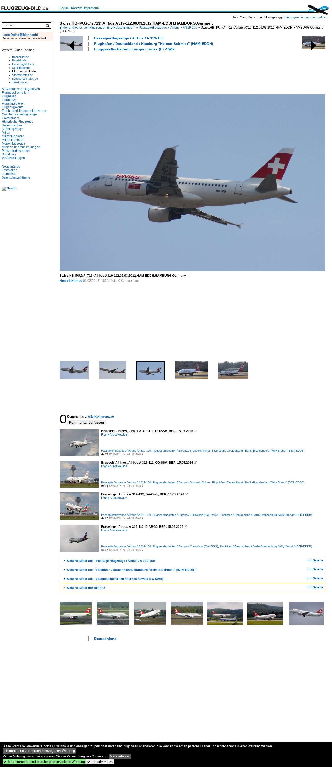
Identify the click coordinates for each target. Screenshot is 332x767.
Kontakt (76, 8)
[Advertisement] (154, 72)
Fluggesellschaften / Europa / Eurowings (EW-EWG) (185, 514)
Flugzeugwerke (13, 107)
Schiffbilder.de (21, 67)
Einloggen (291, 17)
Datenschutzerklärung (16, 177)
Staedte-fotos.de (22, 75)
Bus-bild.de (19, 60)
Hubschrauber (12, 125)
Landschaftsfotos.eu (25, 78)
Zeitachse (9, 174)
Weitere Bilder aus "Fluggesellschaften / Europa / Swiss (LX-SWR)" (115, 579)
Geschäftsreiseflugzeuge (19, 114)
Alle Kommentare (101, 417)
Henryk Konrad (71, 281)
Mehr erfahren (120, 756)
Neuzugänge (11, 166)
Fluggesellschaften (15, 92)
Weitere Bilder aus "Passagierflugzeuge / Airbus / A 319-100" (111, 561)
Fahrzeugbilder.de (23, 64)
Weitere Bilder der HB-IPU (85, 588)
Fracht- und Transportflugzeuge (24, 111)
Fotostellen (9, 170)
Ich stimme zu (100, 762)
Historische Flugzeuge (17, 122)
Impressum (92, 8)
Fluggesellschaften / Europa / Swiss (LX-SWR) (135, 49)
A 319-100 (190, 27)
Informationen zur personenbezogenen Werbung (39, 751)
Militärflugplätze (13, 136)
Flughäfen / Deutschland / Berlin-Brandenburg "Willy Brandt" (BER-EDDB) (258, 450)
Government (10, 118)
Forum (64, 8)
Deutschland (105, 638)
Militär (6, 132)
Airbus (174, 27)
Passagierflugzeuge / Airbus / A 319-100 (129, 38)
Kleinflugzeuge (12, 129)
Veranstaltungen (13, 158)
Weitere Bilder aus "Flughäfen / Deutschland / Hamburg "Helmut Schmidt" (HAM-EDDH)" (131, 570)
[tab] (192, 561)
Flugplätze (9, 100)
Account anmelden (314, 17)
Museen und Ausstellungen (21, 147)
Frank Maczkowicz (114, 434)
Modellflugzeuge (13, 143)
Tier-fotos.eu (20, 82)
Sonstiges (9, 154)
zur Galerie (315, 560)
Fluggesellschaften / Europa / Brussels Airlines (182, 450)
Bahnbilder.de (20, 56)
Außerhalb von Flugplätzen (21, 89)
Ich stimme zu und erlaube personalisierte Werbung (44, 762)
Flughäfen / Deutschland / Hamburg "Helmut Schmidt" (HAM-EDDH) (153, 44)
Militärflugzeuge (13, 140)
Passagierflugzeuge (153, 27)
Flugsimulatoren (13, 103)
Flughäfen (9, 96)
